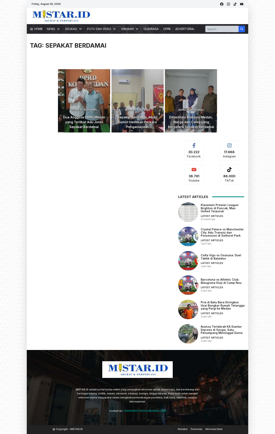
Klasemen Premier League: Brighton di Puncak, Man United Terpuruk (220, 208)
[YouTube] (241, 4)
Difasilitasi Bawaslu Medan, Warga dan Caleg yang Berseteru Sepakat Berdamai (191, 122)
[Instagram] (228, 4)
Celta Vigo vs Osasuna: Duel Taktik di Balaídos (221, 256)
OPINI (167, 29)
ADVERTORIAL (184, 29)
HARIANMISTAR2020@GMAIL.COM (144, 410)
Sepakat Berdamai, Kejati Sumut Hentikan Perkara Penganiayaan (137, 122)
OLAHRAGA (151, 29)
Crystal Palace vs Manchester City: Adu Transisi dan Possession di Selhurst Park (222, 232)
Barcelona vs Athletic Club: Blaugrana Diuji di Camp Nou (221, 281)
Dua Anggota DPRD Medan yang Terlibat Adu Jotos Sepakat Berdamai (84, 122)
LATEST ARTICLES (212, 216)
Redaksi (182, 429)
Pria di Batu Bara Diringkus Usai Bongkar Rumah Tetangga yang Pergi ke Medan (223, 305)
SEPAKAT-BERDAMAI (84, 109)
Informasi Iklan (213, 429)
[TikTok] (235, 4)
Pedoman (196, 429)
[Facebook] (221, 4)
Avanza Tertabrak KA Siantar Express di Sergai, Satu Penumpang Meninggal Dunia (222, 329)
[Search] (242, 29)
